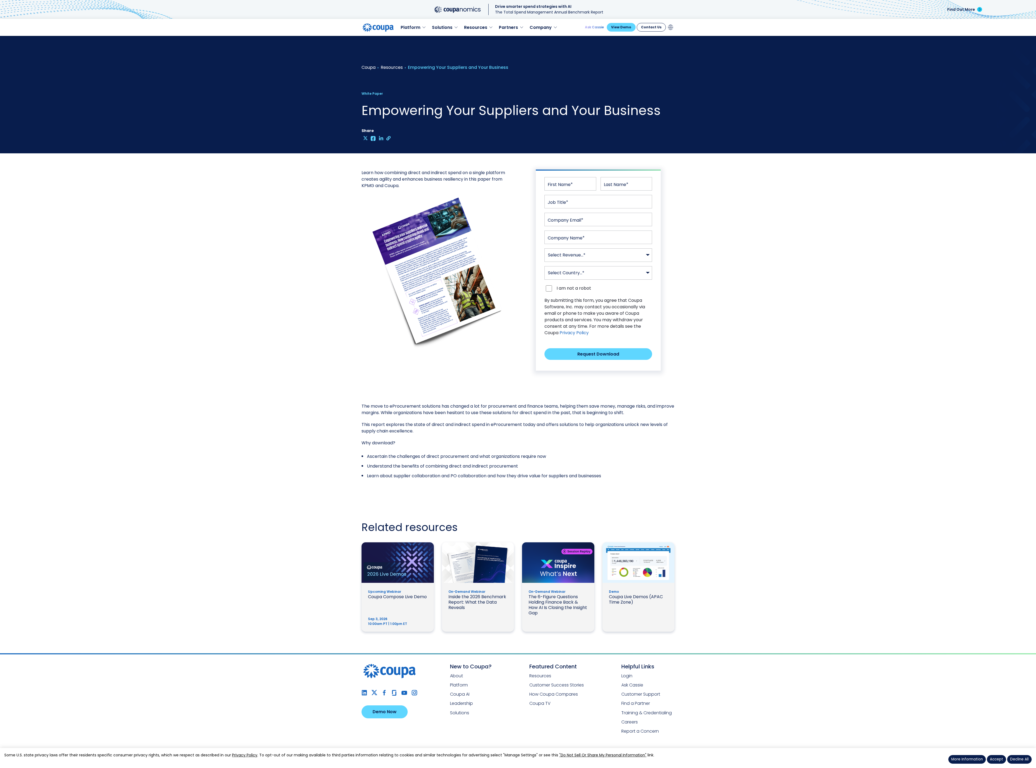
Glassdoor (394, 693)
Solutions (459, 713)
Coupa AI (459, 694)
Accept (996, 759)
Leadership (461, 703)
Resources (540, 676)
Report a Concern (640, 731)
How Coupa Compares (553, 694)
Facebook (384, 693)
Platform (459, 685)
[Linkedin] (381, 138)
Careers (629, 722)
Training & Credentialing (646, 713)
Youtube (404, 693)
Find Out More (961, 9)
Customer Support (640, 694)
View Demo (621, 27)
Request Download (598, 354)
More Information (967, 759)
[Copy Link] (389, 138)
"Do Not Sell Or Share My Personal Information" (602, 755)
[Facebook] (373, 138)
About (456, 676)
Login (626, 676)
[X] (365, 138)
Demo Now (385, 712)
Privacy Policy (574, 333)
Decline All (1019, 759)
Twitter (374, 693)
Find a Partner (635, 703)
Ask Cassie (594, 27)
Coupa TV (540, 703)
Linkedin (364, 693)
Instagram (414, 693)
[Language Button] (670, 27)
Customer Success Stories (556, 685)
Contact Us (651, 27)
